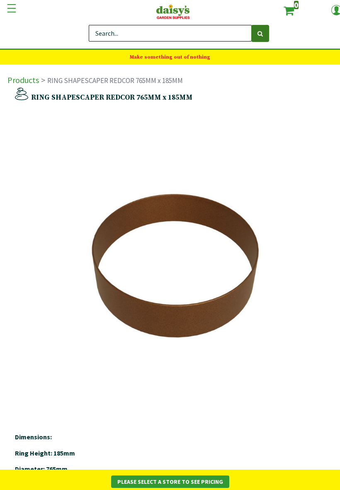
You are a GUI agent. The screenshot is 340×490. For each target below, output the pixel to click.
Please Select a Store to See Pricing (170, 481)
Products (23, 80)
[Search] (260, 33)
